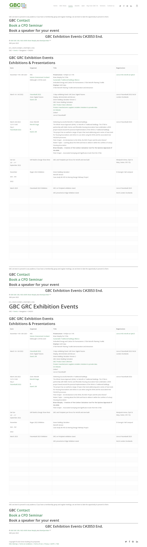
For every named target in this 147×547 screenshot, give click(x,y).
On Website (57, 110)
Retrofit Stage (34, 124)
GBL (18, 41)
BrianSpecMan (44, 41)
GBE (12, 41)
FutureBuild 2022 (35, 94)
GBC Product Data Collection (62, 105)
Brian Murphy (32, 41)
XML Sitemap (13, 544)
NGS (21, 41)
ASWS (25, 41)
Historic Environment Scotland (39, 77)
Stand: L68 (33, 100)
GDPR (52, 544)
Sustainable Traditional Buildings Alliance (66, 80)
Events (16, 50)
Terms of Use (38, 544)
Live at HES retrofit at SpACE (125, 75)
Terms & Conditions (25, 544)
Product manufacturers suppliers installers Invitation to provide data (75, 107)
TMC (57, 544)
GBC (15, 41)
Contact (23, 20)
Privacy (46, 544)
